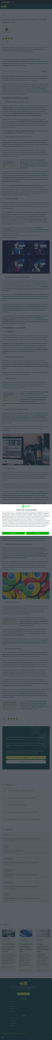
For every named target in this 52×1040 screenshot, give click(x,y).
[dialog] (26, 520)
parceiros (14, 511)
